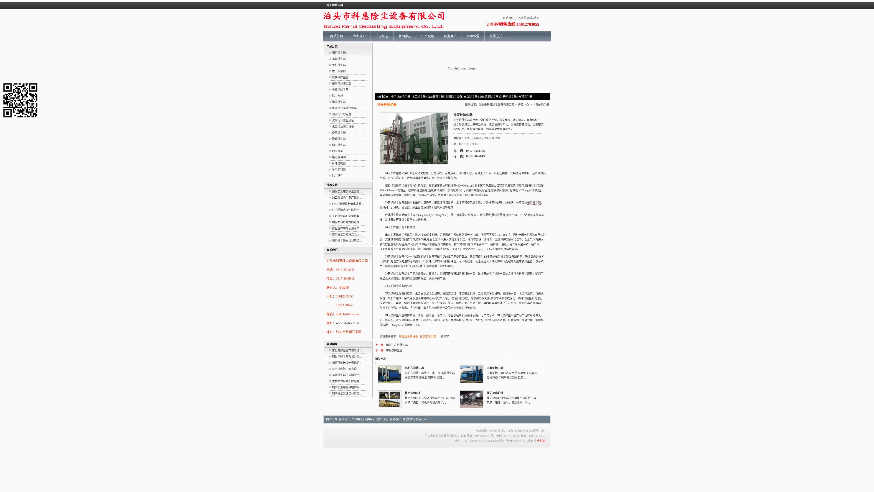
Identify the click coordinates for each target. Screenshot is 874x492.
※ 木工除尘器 (337, 71)
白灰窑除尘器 (435, 96)
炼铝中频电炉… (414, 393)
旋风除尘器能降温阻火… (347, 234)
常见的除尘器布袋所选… (347, 350)
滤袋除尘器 (537, 431)
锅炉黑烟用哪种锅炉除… (347, 387)
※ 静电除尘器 (337, 145)
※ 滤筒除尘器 (337, 102)
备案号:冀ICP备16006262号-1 (478, 436)
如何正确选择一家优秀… (347, 362)
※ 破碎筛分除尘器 (340, 83)
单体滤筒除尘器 (488, 96)
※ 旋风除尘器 (337, 132)
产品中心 (382, 36)
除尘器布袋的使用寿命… (347, 228)
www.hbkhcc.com (347, 323)
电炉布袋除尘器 (414, 368)
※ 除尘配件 (336, 175)
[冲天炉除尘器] (414, 163)
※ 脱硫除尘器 (337, 139)
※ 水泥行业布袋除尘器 (343, 108)
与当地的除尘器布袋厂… (347, 369)
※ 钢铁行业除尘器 (340, 114)
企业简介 (359, 36)
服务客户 (450, 36)
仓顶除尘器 (525, 96)
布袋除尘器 (471, 96)
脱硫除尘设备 (454, 96)
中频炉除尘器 (541, 104)
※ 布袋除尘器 (337, 59)
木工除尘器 (419, 96)
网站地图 (533, 18)
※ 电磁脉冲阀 (337, 157)
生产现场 (427, 36)
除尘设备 (507, 431)
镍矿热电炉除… (496, 393)
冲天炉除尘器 (508, 96)
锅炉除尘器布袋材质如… (347, 240)
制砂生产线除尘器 (397, 345)
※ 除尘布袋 (336, 95)
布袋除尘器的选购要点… (347, 375)
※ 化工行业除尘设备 (341, 126)
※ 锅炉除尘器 (337, 52)
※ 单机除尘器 (337, 65)
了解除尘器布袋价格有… (347, 216)
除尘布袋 (494, 431)
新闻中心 (405, 36)
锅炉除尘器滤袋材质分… (347, 393)
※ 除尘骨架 (336, 151)
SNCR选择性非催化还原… (348, 203)
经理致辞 (473, 36)
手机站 (541, 441)
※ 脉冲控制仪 (337, 163)
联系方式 (496, 36)
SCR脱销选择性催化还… (347, 210)
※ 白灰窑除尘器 (338, 77)
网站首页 (508, 18)
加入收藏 (521, 18)
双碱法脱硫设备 (408, 336)
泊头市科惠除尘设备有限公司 (496, 104)
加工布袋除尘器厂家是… (347, 197)
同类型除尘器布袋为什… (347, 356)
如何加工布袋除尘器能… (347, 191)
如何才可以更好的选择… (347, 222)
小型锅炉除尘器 (400, 96)
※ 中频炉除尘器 (338, 89)
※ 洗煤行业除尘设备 (341, 120)
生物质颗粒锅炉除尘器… (347, 381)
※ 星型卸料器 (337, 169)
